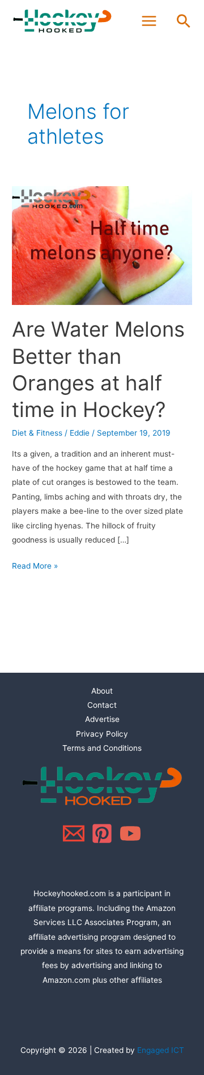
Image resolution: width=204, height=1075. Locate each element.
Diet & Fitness (37, 432)
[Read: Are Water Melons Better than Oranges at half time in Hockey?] (102, 245)
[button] (184, 21)
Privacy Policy (102, 733)
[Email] (73, 833)
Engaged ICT (160, 1050)
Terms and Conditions (102, 747)
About (102, 690)
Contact (102, 705)
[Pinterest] (102, 833)
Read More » (35, 564)
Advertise (102, 719)
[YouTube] (130, 833)
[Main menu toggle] (149, 21)
